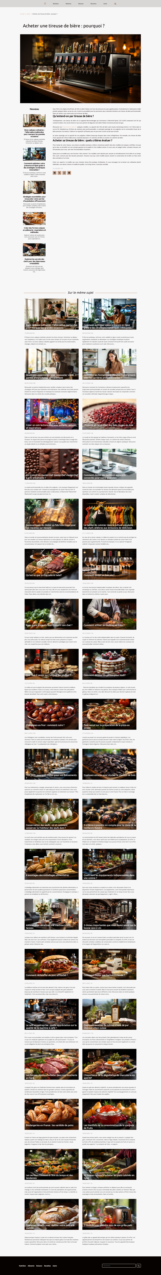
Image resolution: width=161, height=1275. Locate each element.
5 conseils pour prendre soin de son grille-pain (108, 1225)
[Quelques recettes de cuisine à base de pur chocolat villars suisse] (109, 1014)
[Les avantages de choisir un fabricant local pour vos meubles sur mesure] (52, 514)
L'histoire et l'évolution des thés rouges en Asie (108, 425)
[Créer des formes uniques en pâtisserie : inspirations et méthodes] (34, 218)
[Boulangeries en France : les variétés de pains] (52, 1114)
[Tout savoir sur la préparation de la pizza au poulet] (109, 714)
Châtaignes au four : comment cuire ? (45, 725)
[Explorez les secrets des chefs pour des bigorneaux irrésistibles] (34, 249)
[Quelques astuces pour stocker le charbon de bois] (109, 764)
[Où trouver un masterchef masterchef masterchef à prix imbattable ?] (52, 464)
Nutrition (56, 4)
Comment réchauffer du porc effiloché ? (47, 975)
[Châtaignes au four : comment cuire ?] (52, 714)
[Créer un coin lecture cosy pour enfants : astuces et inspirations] (52, 414)
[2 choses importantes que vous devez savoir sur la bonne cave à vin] (109, 914)
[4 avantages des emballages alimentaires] (52, 864)
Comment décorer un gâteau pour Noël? (105, 675)
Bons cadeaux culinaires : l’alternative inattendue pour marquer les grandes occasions (34, 133)
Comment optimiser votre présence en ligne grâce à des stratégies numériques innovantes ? (34, 166)
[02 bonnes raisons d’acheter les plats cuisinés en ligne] (109, 1164)
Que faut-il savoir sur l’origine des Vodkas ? (48, 675)
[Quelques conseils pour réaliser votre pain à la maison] (52, 1214)
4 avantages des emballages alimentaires (47, 875)
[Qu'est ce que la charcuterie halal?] (52, 564)
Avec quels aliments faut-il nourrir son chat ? (49, 625)
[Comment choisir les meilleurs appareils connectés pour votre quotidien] (109, 464)
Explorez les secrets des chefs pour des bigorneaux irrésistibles (34, 261)
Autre (105, 4)
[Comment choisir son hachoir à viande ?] (109, 964)
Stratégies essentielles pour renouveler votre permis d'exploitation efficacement (34, 199)
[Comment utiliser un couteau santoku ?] (109, 614)
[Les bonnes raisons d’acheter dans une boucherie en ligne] (52, 1064)
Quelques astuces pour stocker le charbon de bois (109, 775)
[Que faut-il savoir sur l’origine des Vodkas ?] (52, 664)
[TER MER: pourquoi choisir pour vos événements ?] (52, 764)
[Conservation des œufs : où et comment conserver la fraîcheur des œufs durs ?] (52, 814)
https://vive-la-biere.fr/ (69, 127)
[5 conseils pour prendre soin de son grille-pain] (109, 1214)
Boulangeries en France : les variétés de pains (49, 1125)
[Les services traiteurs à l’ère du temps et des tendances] (52, 1164)
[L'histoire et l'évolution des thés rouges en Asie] (109, 414)
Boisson (80, 4)
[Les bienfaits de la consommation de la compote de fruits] (109, 1114)
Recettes (93, 4)
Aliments (68, 4)
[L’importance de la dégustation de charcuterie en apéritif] (109, 1064)
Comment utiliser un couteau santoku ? (104, 625)
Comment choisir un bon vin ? (99, 575)
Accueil (22, 14)
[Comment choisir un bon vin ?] (109, 564)
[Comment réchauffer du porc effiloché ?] (52, 964)
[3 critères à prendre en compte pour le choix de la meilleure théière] (109, 814)
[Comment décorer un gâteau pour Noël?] (109, 664)
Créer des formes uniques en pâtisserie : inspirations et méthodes (34, 230)
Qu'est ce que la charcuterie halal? (44, 575)
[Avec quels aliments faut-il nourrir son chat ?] (52, 614)
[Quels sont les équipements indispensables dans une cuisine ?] (109, 864)
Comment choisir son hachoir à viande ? (104, 975)
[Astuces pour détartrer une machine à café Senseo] (52, 914)
